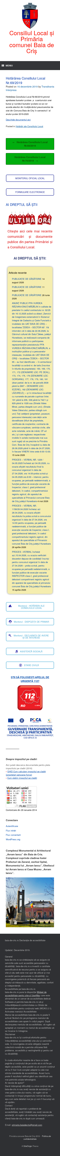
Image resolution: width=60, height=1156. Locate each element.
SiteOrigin (28, 1146)
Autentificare (12, 826)
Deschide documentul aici (18, 119)
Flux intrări (11, 830)
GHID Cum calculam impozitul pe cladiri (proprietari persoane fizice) (26, 773)
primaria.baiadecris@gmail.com (27, 1124)
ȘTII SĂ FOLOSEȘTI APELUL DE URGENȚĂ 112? (30, 679)
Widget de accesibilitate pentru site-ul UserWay (25, 993)
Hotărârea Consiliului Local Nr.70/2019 (30, 158)
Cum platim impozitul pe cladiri (22, 777)
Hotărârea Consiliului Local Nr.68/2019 (30, 143)
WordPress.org (13, 839)
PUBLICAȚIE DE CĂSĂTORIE (27, 278)
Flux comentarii (13, 834)
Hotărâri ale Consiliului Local (29, 126)
